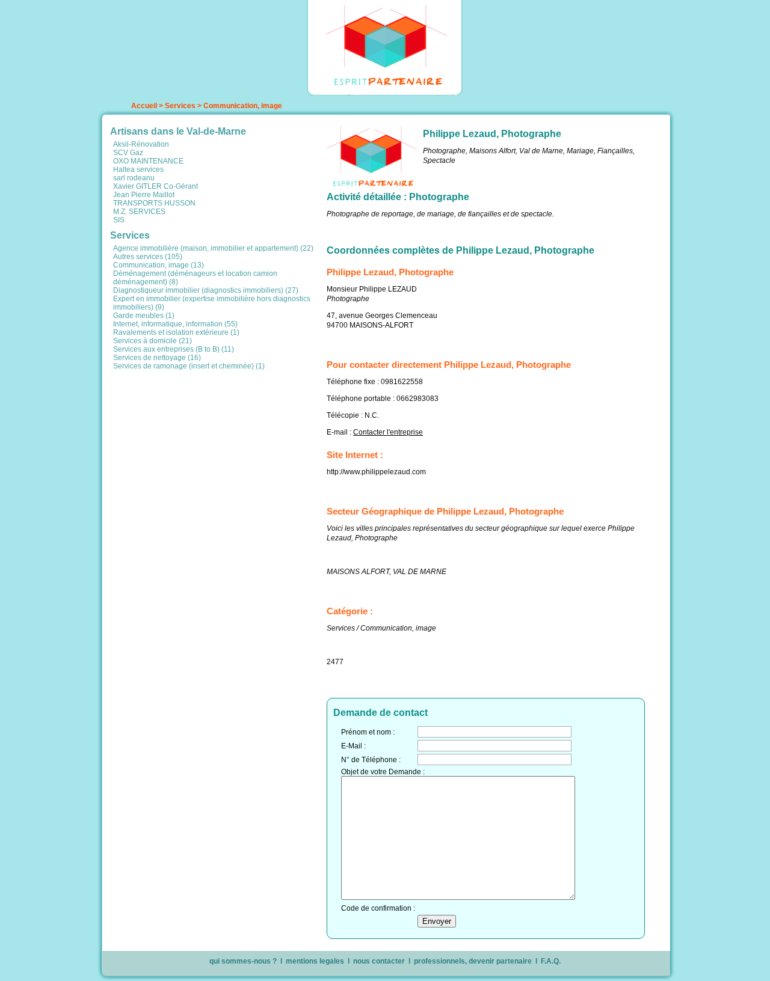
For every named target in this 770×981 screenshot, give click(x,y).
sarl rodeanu (134, 178)
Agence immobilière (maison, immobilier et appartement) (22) (213, 248)
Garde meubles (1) (143, 315)
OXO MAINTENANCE (148, 161)
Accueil (144, 106)
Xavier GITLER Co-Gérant (155, 186)
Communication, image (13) (158, 265)
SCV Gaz (128, 152)
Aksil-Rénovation (141, 144)
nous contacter (379, 961)
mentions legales (315, 961)
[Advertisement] (215, 457)
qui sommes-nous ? (243, 961)
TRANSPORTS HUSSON (154, 203)
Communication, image (242, 106)
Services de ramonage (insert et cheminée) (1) (189, 366)
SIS (119, 220)
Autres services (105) (147, 256)
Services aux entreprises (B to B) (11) (173, 349)
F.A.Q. (551, 961)
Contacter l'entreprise (388, 432)
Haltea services (138, 169)
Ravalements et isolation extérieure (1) (176, 332)
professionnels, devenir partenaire (473, 961)
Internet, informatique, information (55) (175, 324)
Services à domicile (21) (152, 341)
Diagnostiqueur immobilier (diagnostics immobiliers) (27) (205, 290)
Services (180, 106)
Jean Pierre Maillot (143, 195)
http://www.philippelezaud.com (376, 472)
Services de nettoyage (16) (157, 357)
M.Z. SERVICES (139, 211)
